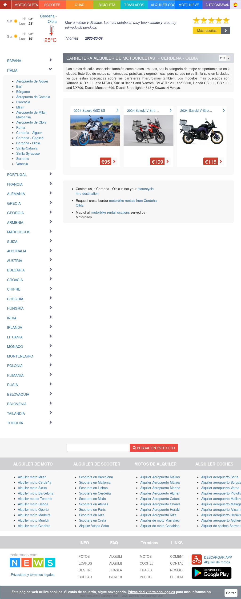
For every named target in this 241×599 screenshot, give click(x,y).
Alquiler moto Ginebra (34, 525)
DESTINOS (87, 570)
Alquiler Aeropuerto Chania (160, 504)
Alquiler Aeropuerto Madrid (160, 487)
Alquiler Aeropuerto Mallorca (161, 476)
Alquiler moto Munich (33, 520)
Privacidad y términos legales (32, 574)
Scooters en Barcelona (96, 476)
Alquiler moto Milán (32, 476)
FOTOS (84, 556)
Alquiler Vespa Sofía (94, 525)
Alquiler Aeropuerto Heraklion (162, 509)
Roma (20, 127)
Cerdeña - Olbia (48, 18)
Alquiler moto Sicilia (32, 487)
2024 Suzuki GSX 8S (89, 110)
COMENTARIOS (182, 556)
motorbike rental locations (110, 212)
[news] (32, 559)
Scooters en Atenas (93, 504)
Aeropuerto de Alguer (32, 81)
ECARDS (85, 563)
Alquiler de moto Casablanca (161, 525)
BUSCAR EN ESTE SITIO (155, 447)
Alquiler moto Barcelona (35, 493)
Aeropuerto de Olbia (31, 122)
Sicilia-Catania (26, 148)
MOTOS (146, 556)
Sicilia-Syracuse (28, 153)
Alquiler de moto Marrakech (160, 520)
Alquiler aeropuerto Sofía (219, 476)
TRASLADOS (150, 570)
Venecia (22, 163)
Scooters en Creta (92, 520)
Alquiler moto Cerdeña (34, 482)
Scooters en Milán (92, 498)
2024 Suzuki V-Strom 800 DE (202, 110)
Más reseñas (207, 30)
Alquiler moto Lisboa (33, 504)
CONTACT (178, 563)
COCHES (147, 563)
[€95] (95, 132)
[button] (25, 4)
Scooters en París (92, 509)
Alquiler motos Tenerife (35, 498)
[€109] (148, 132)
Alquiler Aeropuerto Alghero (160, 493)
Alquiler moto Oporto (33, 509)
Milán (20, 107)
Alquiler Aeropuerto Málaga (160, 482)
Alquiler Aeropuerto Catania (160, 498)
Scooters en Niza (91, 514)
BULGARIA (87, 576)
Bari (19, 86)
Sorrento (22, 158)
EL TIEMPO (179, 576)
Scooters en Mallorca (95, 482)
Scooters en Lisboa (93, 487)
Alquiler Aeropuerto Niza (158, 514)
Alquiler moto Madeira (34, 514)
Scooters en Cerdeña (95, 493)
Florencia (23, 102)
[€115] (202, 132)
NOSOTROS (179, 570)
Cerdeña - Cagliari (30, 137)
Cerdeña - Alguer (29, 132)
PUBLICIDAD (149, 576)
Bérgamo (23, 91)
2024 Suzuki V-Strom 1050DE (149, 110)
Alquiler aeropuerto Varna (220, 487)
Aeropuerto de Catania (33, 96)
